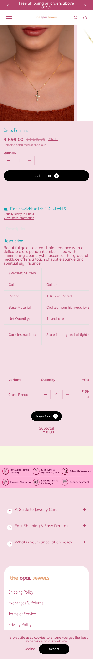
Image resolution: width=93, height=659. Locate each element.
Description (16, 228)
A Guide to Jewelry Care (36, 509)
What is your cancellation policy (43, 542)
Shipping (9, 144)
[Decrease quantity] (46, 394)
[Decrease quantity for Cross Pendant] (8, 160)
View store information (19, 217)
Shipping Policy (20, 591)
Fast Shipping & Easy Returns (42, 525)
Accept (54, 649)
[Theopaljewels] (46, 17)
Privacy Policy (19, 624)
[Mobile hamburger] (9, 17)
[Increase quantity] (67, 394)
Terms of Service (22, 613)
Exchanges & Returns (25, 602)
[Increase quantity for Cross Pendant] (30, 160)
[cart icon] (84, 17)
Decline (29, 649)
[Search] (75, 17)
